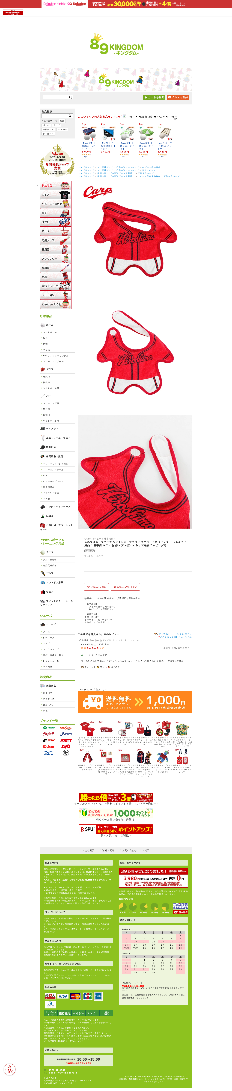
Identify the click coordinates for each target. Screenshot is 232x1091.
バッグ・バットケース (58, 506)
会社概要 (90, 850)
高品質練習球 (50, 565)
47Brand (62, 129)
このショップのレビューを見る (176, 637)
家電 (45, 710)
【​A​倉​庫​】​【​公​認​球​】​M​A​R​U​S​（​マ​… (89, 146)
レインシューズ (51, 661)
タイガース (48, 134)
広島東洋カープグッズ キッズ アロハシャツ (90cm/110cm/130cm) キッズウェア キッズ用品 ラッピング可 (182, 742)
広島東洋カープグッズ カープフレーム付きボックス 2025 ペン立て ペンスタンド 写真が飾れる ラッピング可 (125, 769)
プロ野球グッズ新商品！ (122, 173)
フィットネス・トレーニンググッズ (56, 603)
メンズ (46, 632)
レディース (48, 637)
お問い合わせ (129, 850)
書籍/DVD (48, 705)
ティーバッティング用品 (55, 464)
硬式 (45, 344)
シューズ (51, 624)
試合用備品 (48, 487)
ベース (46, 475)
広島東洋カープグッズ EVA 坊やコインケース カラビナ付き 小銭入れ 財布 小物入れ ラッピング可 (163, 742)
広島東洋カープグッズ (127, 167)
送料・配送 (108, 850)
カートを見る (156, 97)
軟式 (62, 121)
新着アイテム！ (150, 170)
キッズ (46, 643)
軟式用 (46, 382)
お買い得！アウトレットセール (56, 527)
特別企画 (101, 173)
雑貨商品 (51, 685)
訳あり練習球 (50, 559)
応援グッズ (48, 129)
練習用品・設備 (54, 456)
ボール (46, 125)
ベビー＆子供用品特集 (149, 176)
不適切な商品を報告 (129, 598)
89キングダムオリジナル (55, 355)
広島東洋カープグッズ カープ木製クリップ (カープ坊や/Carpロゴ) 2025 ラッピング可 (106, 769)
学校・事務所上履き (53, 655)
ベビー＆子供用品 (151, 167)
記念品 (50, 516)
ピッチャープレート (53, 481)
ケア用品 (47, 667)
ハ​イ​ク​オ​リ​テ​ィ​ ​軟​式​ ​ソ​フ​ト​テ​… (165, 146)
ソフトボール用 (51, 388)
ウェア (50, 591)
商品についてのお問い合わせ (100, 598)
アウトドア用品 (54, 582)
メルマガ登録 (180, 97)
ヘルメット (52, 428)
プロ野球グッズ (105, 167)
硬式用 (46, 376)
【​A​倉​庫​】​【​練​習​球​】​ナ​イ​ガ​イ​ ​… (127, 146)
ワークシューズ (51, 649)
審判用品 (51, 447)
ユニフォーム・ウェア (58, 438)
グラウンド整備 (51, 493)
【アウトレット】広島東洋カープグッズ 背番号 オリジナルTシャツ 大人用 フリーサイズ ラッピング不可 (87, 742)
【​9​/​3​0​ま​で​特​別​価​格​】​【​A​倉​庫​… (108, 146)
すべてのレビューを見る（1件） (175, 634)
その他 (46, 499)
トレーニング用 (51, 403)
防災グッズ (48, 699)
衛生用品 (47, 693)
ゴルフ (50, 573)
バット (50, 396)
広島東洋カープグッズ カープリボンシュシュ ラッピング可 (87, 767)
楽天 (147, 850)
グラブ (50, 369)
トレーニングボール (53, 361)
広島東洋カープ (146, 173)
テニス (50, 552)
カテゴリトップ (86, 167)
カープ (57, 125)
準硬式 (46, 350)
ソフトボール (50, 332)
